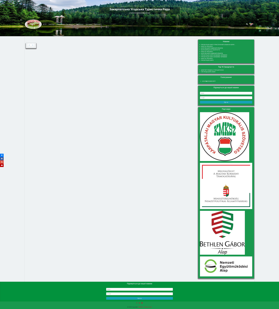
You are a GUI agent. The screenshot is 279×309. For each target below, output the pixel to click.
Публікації (97, 24)
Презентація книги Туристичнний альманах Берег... (218, 44)
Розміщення (60, 24)
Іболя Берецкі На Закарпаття (210, 50)
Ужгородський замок (208, 71)
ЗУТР (44, 24)
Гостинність (70, 24)
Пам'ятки (51, 24)
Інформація (79, 24)
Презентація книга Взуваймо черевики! (214, 56)
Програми (89, 24)
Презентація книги (207, 60)
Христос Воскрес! (207, 46)
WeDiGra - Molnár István (145, 307)
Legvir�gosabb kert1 (209, 81)
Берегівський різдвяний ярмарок (212, 48)
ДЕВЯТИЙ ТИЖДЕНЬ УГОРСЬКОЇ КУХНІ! (212, 70)
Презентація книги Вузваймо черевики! (214, 55)
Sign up (226, 102)
